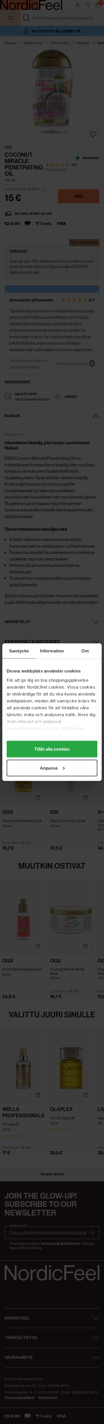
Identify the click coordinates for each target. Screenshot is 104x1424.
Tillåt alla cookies (52, 749)
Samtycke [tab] (19, 650)
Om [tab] (85, 650)
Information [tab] (52, 650)
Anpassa (49, 767)
